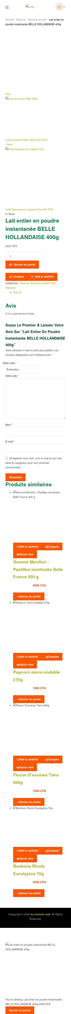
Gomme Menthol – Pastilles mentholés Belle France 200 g (38, 569)
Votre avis (11, 376)
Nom (9, 424)
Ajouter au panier (24, 264)
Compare (18, 276)
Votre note (9, 363)
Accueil (9, 19)
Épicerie (21, 19)
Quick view (26, 554)
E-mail (9, 441)
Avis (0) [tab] (17, 292)
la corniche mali (40, 914)
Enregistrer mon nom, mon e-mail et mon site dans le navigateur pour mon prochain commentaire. (33, 462)
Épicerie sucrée (37, 19)
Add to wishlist (44, 276)
